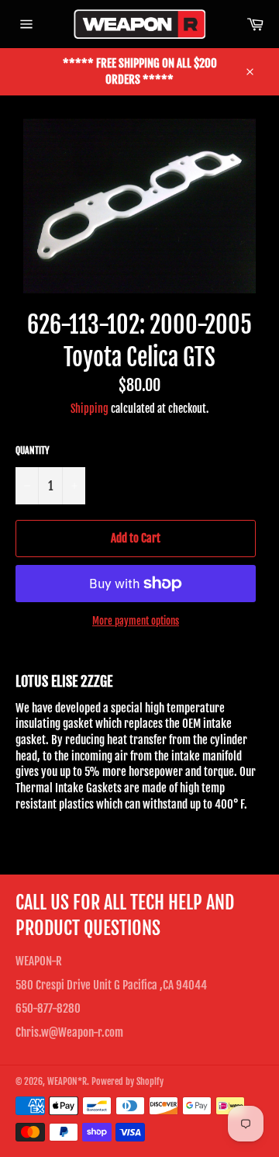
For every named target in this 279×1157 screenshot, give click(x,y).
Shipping (89, 408)
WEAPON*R (67, 1081)
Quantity (33, 450)
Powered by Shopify (127, 1081)
